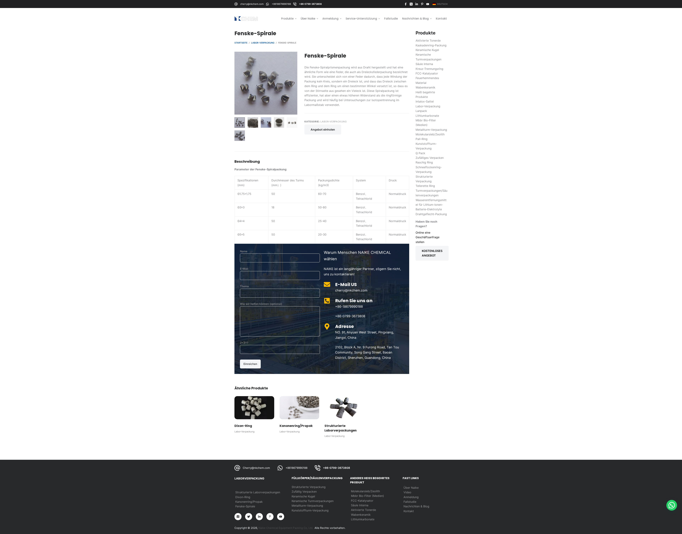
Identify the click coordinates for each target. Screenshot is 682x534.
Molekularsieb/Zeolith (365, 491)
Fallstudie (410, 501)
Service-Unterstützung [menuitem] (361, 18)
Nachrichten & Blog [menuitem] (415, 18)
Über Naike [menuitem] (308, 18)
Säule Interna (359, 505)
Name (243, 251)
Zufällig (297, 491)
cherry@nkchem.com (252, 3)
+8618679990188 (281, 3)
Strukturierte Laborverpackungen (257, 492)
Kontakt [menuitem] (441, 18)
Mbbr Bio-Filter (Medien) (367, 496)
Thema (244, 286)
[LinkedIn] (416, 4)
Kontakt (409, 511)
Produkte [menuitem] (287, 18)
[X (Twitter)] (411, 4)
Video (407, 492)
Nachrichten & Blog (416, 506)
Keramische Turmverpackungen (313, 501)
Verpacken (309, 491)
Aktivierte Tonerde (363, 510)
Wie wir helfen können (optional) (261, 304)
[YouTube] (427, 4)
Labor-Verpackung (333, 121)
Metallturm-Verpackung (307, 505)
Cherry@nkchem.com (256, 468)
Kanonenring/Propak (249, 501)
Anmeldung (411, 497)
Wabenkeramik (361, 514)
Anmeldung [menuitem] (330, 18)
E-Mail (244, 268)
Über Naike (411, 487)
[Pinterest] (422, 4)
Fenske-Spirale (245, 506)
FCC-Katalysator (362, 500)
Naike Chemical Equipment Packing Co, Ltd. (285, 528)
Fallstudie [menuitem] (391, 18)
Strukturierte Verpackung (309, 487)
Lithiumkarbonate (362, 519)
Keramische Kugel (303, 496)
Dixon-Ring (242, 497)
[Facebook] (405, 4)
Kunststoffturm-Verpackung (310, 510)
